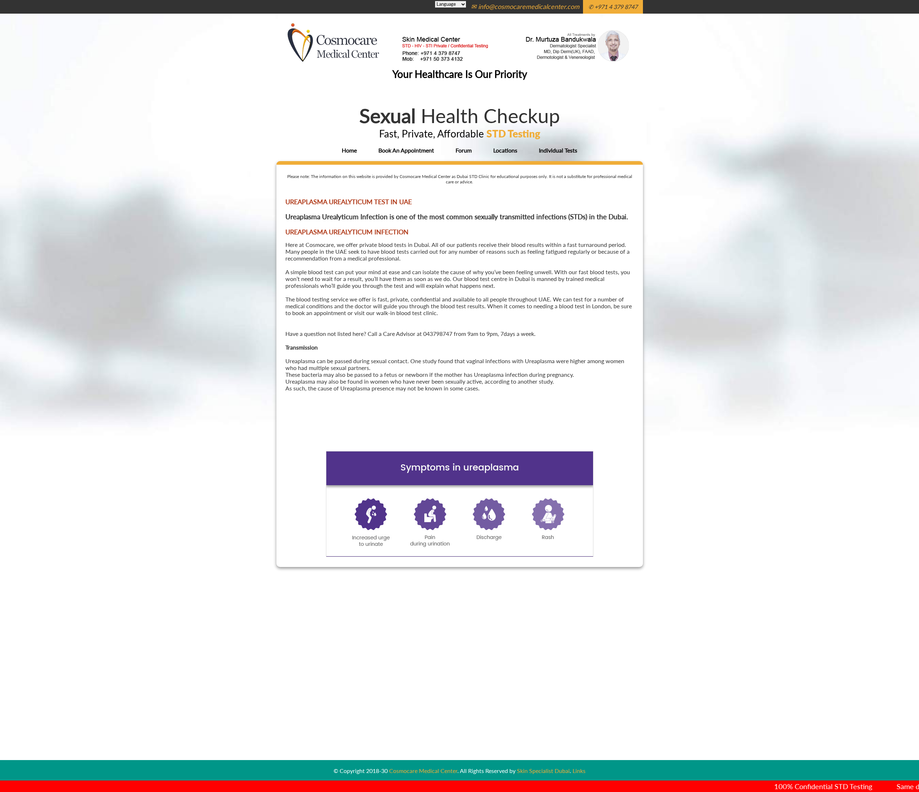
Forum (464, 150)
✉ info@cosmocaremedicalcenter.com (525, 6)
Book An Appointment (406, 150)
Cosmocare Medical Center (423, 770)
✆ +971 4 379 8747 (613, 6)
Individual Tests (558, 150)
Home (349, 150)
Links (579, 770)
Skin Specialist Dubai (543, 770)
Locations (505, 150)
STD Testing (513, 133)
